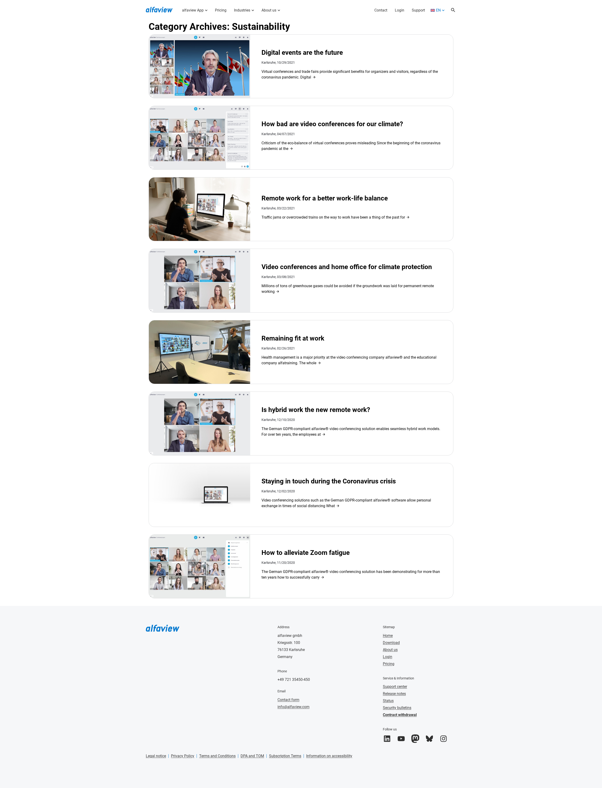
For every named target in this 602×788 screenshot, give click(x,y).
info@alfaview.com (293, 707)
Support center (395, 686)
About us (268, 10)
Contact (380, 10)
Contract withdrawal (400, 715)
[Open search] (453, 10)
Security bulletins (397, 708)
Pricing (220, 10)
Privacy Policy (182, 756)
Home (388, 635)
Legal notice (156, 756)
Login (399, 10)
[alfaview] (159, 9)
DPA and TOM (252, 756)
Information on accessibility (329, 756)
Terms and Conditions (217, 756)
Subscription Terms (285, 756)
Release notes (394, 693)
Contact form (288, 700)
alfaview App (193, 10)
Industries (242, 10)
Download (391, 642)
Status (388, 700)
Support (418, 10)
